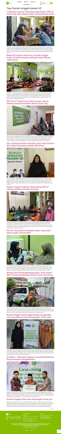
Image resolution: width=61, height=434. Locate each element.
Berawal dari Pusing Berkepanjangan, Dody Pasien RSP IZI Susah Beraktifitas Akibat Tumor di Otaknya (30, 274)
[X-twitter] (29, 430)
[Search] (51, 3)
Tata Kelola (26, 4)
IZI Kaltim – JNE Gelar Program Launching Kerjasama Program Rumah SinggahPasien (30, 358)
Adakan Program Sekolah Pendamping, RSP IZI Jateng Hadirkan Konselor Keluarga (28, 188)
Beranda (20, 1)
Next (52, 409)
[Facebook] (27, 430)
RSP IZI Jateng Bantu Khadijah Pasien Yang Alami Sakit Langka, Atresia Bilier (29, 231)
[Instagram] (34, 430)
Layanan (33, 1)
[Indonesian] (41, 2)
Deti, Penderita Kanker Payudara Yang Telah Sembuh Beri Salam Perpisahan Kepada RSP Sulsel (30, 144)
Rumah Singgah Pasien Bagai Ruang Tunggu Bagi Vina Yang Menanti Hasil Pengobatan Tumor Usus (29, 316)
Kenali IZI (26, 1)
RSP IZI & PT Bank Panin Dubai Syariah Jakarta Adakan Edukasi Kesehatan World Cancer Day (27, 102)
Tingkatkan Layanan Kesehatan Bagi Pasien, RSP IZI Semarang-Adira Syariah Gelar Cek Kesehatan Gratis (30, 13)
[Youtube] (32, 430)
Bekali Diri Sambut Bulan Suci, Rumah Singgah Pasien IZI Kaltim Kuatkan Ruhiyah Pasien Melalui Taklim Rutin (29, 57)
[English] (41, 3)
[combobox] (46, 3)
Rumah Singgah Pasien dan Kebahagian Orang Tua (29, 399)
